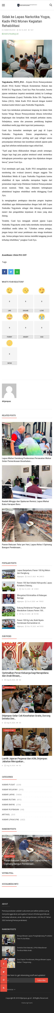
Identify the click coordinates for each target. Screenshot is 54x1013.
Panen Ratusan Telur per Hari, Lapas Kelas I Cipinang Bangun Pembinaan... (27, 546)
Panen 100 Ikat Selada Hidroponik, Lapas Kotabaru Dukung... (34, 584)
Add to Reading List (11, 34)
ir (17, 589)
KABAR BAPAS (8, 804)
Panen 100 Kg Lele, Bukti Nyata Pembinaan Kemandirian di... (30, 621)
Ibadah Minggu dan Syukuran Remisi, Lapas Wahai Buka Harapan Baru (25, 502)
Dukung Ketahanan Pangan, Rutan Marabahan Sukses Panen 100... (31, 609)
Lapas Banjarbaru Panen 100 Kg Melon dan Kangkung (33, 571)
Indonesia (9, 989)
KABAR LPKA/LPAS (10, 819)
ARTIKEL (6, 814)
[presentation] (42, 839)
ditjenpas (6, 401)
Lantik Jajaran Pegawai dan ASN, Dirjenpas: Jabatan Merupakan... (24, 760)
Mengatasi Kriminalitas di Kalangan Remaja (32, 596)
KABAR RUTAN (8, 799)
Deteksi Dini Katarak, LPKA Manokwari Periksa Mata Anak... (32, 949)
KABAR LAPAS (8, 794)
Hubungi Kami (27, 1003)
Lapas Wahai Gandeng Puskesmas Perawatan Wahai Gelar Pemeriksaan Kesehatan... (26, 459)
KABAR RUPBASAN (10, 809)
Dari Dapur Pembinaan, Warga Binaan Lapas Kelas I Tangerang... (34, 960)
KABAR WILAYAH (9, 30)
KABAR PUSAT (8, 784)
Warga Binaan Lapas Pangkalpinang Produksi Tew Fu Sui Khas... (34, 937)
